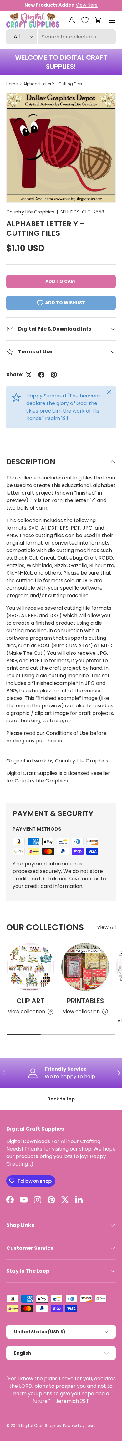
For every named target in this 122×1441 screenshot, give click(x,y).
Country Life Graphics (30, 212)
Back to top (61, 1099)
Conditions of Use (67, 733)
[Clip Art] (30, 967)
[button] (98, 20)
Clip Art (30, 1000)
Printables (85, 1000)
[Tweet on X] (29, 374)
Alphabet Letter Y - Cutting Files (52, 83)
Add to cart (61, 281)
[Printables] (85, 967)
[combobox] (61, 36)
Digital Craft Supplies (41, 1425)
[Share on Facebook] (41, 374)
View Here (87, 5)
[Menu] (112, 20)
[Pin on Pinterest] (54, 374)
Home (12, 83)
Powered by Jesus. (80, 1425)
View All (106, 927)
